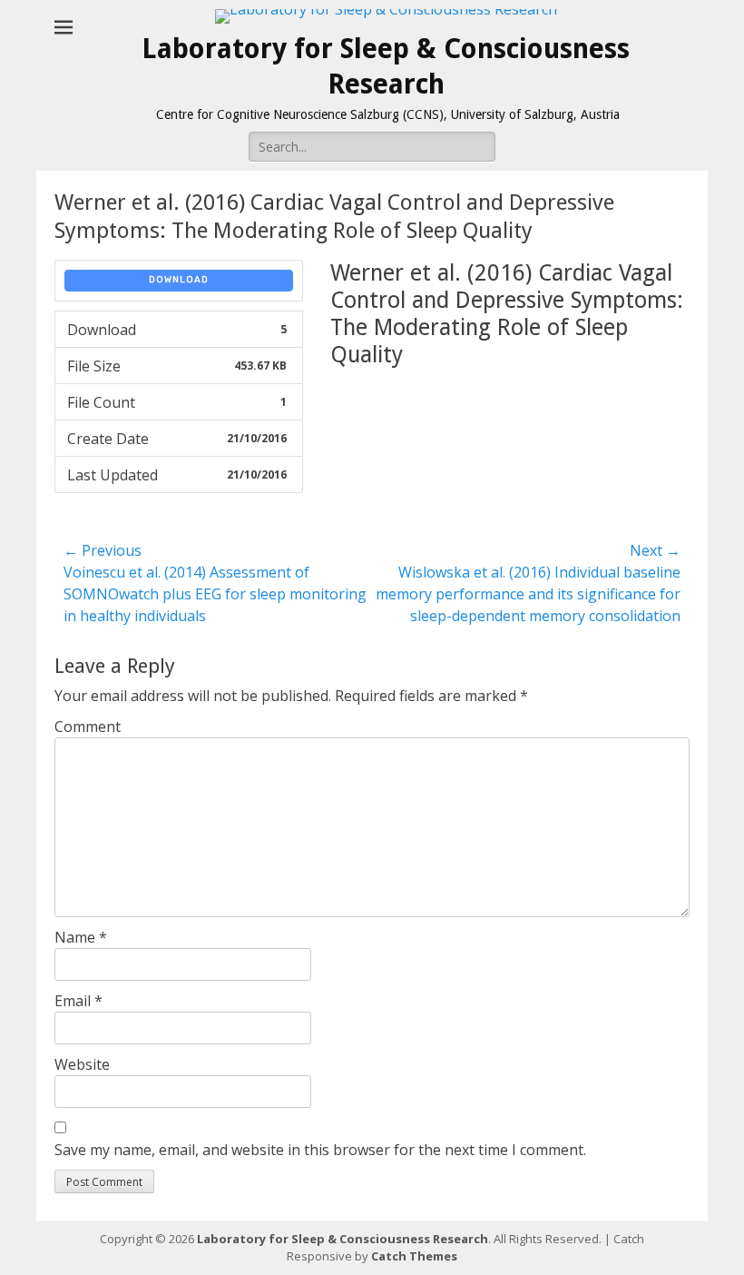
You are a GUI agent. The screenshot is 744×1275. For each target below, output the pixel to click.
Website (82, 1064)
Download (179, 279)
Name (80, 937)
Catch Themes (414, 1256)
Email (78, 1001)
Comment (87, 726)
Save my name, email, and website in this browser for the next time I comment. (320, 1150)
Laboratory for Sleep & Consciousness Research (342, 1239)
